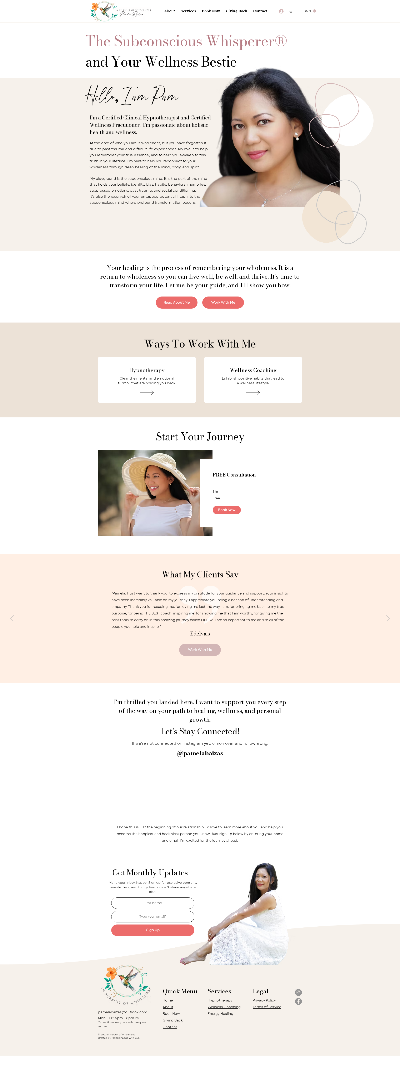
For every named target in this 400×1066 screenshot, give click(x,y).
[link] (251, 475)
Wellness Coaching (224, 1007)
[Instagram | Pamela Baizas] (298, 992)
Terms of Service (267, 1007)
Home (168, 1000)
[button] (188, 11)
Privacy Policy (264, 1000)
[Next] (388, 618)
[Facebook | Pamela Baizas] (298, 1001)
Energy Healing (220, 1013)
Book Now (171, 1013)
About (168, 1007)
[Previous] (12, 618)
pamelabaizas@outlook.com (122, 1012)
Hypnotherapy (220, 1000)
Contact (170, 1027)
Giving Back (173, 1020)
